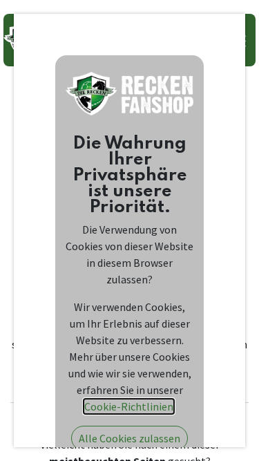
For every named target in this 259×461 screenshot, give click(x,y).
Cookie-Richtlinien (128, 406)
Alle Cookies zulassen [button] (129, 438)
